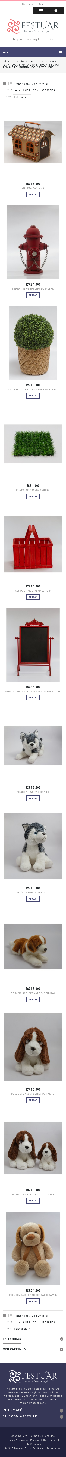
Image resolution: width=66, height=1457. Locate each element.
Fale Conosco (32, 1444)
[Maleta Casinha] (33, 142)
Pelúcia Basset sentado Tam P (33, 1194)
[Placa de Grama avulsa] (33, 444)
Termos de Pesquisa (42, 1435)
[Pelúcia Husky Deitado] (33, 746)
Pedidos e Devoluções (44, 1439)
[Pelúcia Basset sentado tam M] (33, 1047)
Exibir (26, 89)
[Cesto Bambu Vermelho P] (33, 544)
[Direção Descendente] (35, 96)
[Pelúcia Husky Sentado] (33, 846)
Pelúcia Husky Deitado (33, 791)
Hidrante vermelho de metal (33, 288)
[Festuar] (33, 26)
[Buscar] (51, 39)
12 (34, 90)
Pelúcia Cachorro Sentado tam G (33, 1295)
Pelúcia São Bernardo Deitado (33, 993)
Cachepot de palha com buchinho (32, 389)
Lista (10, 83)
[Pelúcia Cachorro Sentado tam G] (33, 1249)
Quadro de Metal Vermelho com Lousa (33, 691)
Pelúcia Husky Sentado (33, 892)
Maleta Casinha (33, 188)
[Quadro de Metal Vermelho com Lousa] (33, 645)
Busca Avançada (18, 1439)
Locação (18, 61)
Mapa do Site (19, 1435)
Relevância (20, 96)
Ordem (7, 96)
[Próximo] (19, 90)
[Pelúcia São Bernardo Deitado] (33, 947)
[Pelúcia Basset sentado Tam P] (33, 1148)
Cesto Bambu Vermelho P (33, 590)
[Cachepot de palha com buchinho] (33, 343)
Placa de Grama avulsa (33, 490)
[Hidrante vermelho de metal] (33, 242)
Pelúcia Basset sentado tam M (33, 1093)
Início (6, 61)
